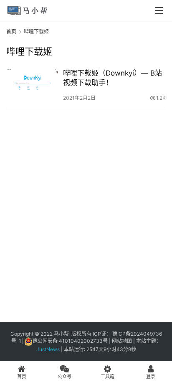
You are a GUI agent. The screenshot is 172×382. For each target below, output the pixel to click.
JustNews (48, 349)
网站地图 (122, 341)
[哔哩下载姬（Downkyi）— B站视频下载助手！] (32, 84)
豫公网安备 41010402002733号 (71, 341)
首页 (11, 31)
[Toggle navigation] (159, 10)
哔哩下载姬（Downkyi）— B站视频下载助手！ (112, 78)
